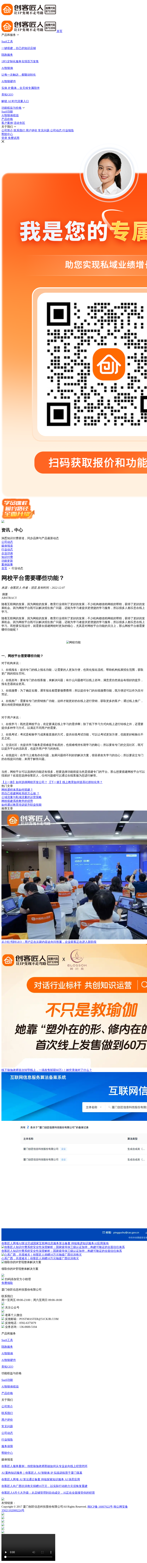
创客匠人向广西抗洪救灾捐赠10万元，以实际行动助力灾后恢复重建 (44, 1486)
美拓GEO (7, 1366)
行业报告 (7, 1439)
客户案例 (7, 122)
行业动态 (7, 549)
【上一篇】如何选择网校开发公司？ (24, 782)
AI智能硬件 (8, 1360)
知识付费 (7, 557)
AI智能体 (7, 1353)
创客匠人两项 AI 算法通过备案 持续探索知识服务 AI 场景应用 (40, 1479)
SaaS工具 (7, 1340)
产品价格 (7, 1393)
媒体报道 (7, 545)
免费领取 (7, 1282)
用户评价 (7, 1419)
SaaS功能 (7, 1379)
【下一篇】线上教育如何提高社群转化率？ (75, 782)
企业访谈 (7, 553)
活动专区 (19, 122)
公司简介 (7, 1406)
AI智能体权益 (10, 1386)
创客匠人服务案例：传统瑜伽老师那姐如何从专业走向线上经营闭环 (44, 1466)
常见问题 (7, 1426)
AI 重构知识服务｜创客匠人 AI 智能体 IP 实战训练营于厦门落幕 (41, 1472)
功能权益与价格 (11, 107)
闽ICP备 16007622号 (100, 1506)
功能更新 (7, 560)
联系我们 (7, 1413)
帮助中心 (7, 134)
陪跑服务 (7, 1346)
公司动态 (7, 541)
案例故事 (7, 564)
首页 (59, 31)
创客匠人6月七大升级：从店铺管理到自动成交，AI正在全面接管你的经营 (48, 1492)
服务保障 (7, 1446)
